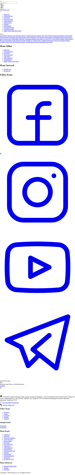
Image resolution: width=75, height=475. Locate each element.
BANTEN (7, 18)
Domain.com (7, 69)
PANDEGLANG (9, 29)
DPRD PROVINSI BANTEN (12, 31)
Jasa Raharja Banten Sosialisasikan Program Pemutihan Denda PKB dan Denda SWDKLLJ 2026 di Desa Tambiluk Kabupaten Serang (36, 39)
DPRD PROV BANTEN (11, 61)
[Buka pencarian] (0, 1)
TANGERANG (8, 16)
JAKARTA (7, 56)
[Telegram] (37, 379)
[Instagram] (37, 229)
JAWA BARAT (8, 21)
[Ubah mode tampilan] (2, 6)
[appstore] (3, 426)
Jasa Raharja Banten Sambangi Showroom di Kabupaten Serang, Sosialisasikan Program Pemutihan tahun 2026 (35, 41)
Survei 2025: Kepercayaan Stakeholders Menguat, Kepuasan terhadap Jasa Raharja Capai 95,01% (36, 38)
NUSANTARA (8, 19)
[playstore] (3, 427)
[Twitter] (0, 154)
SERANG (7, 14)
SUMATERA (8, 23)
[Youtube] (37, 304)
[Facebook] (37, 152)
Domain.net (7, 71)
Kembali (2, 386)
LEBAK (6, 24)
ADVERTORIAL (9, 27)
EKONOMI (7, 26)
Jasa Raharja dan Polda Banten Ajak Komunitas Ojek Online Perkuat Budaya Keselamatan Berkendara (38, 37)
